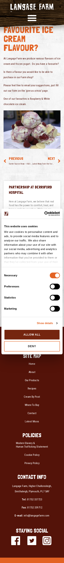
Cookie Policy (31, 455)
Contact (32, 413)
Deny (32, 346)
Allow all (32, 334)
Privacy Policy (32, 463)
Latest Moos (32, 421)
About (32, 372)
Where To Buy (32, 405)
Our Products (32, 380)
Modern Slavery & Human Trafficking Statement (32, 444)
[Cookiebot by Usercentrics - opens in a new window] (45, 213)
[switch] (55, 286)
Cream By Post (32, 396)
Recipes (32, 388)
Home (32, 363)
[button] (32, 18)
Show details (45, 323)
